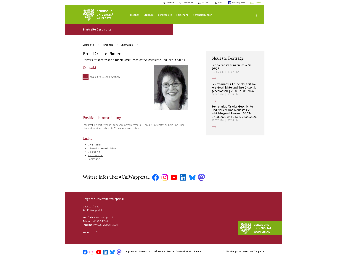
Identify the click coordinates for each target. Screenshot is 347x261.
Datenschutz (145, 251)
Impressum (131, 251)
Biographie (94, 151)
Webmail (205, 2)
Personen (133, 14)
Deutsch (258, 2)
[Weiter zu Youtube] (174, 177)
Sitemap (198, 251)
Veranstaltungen (202, 14)
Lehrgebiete (165, 14)
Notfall (220, 2)
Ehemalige (127, 44)
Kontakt (87, 232)
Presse (170, 251)
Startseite (88, 44)
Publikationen (95, 155)
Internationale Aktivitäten (102, 148)
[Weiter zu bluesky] (192, 177)
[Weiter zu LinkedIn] (183, 177)
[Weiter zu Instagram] (164, 177)
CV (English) (94, 144)
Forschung (182, 14)
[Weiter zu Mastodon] (201, 177)
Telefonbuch (188, 2)
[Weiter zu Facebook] (155, 177)
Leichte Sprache (238, 2)
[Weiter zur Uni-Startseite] (104, 15)
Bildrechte (159, 251)
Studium (149, 14)
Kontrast (170, 2)
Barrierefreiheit (184, 251)
